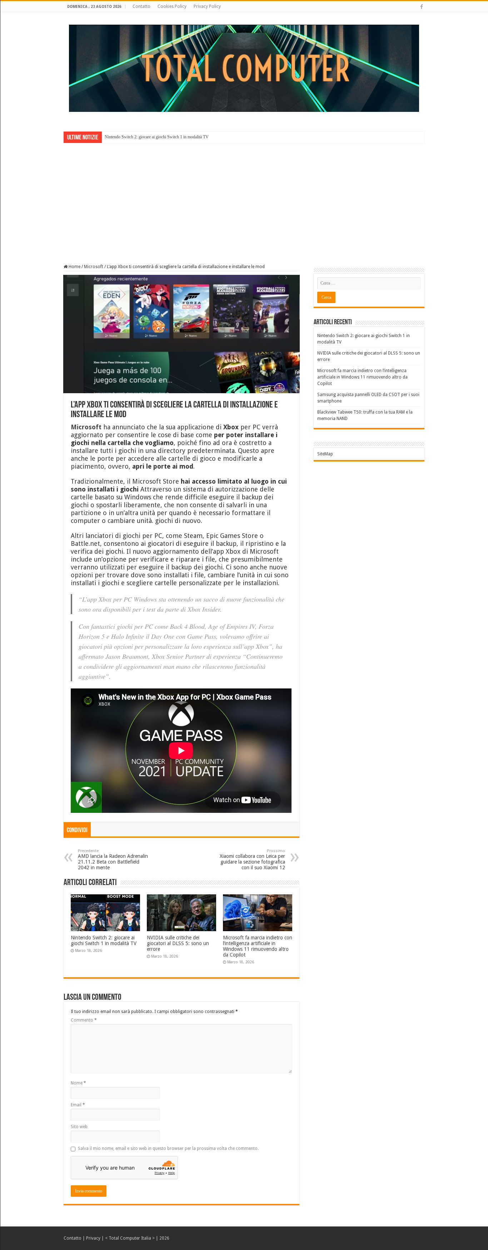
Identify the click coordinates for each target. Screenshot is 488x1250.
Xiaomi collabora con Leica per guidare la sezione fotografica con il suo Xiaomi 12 (252, 859)
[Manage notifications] (471, 1234)
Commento (84, 1020)
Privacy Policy (207, 6)
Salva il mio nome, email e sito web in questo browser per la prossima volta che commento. (168, 1148)
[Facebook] (421, 7)
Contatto (141, 6)
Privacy (93, 1238)
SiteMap (325, 453)
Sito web (79, 1126)
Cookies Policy (172, 6)
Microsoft (93, 266)
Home (74, 266)
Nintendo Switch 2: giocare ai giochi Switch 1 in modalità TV (157, 136)
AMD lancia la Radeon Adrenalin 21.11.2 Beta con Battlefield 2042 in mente (113, 859)
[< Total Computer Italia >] (244, 68)
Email (78, 1104)
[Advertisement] (244, 198)
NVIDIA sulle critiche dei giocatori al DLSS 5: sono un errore (178, 943)
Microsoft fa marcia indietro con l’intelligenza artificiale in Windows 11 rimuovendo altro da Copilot (257, 946)
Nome (78, 1083)
